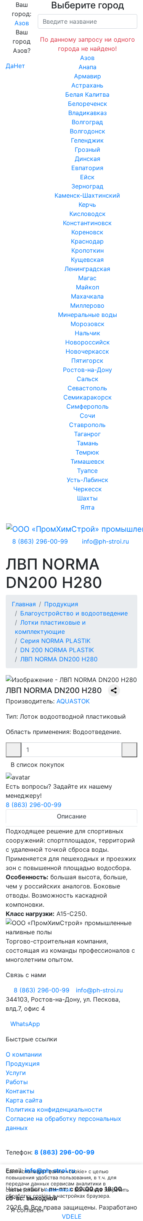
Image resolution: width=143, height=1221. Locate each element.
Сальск (87, 379)
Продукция (23, 1063)
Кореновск (87, 232)
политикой (58, 1190)
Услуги (16, 1072)
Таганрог (87, 434)
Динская (87, 158)
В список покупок (37, 764)
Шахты (87, 498)
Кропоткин (87, 250)
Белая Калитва (87, 94)
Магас (87, 278)
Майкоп (87, 287)
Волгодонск (87, 131)
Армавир (87, 76)
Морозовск (87, 324)
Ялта (87, 507)
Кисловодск (87, 214)
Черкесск (87, 489)
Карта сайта (24, 1100)
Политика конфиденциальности (54, 1109)
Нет (19, 66)
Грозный (87, 149)
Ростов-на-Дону (87, 369)
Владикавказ (87, 113)
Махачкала (87, 296)
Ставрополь (87, 425)
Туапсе (87, 470)
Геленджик (87, 140)
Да (10, 66)
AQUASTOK (73, 701)
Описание (71, 816)
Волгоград (87, 122)
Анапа (87, 67)
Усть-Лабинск (87, 480)
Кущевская (87, 259)
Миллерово (87, 305)
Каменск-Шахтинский (87, 195)
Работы (17, 1082)
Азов (21, 23)
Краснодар (87, 241)
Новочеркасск (87, 351)
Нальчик (87, 333)
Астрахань (87, 85)
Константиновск (87, 223)
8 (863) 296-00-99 (33, 805)
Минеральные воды (87, 314)
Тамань (87, 443)
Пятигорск (87, 360)
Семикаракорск (87, 397)
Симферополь (87, 406)
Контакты (20, 1091)
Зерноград (87, 186)
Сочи (87, 415)
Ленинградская (87, 269)
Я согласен (27, 1210)
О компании (24, 1054)
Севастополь (87, 388)
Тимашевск (87, 461)
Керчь (87, 204)
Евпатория (87, 168)
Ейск (87, 177)
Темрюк (87, 452)
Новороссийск (87, 342)
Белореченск (87, 103)
